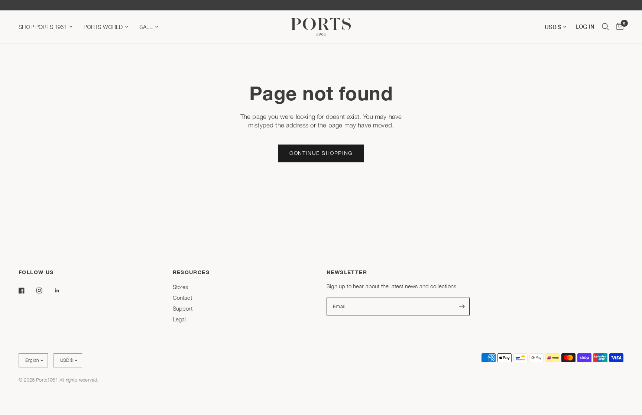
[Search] (605, 26)
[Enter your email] (462, 306)
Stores (180, 286)
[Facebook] (27, 290)
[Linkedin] (62, 290)
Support (182, 308)
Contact (182, 297)
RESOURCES (191, 272)
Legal (179, 319)
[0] (618, 26)
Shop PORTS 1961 (43, 26)
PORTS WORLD (103, 26)
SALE (146, 26)
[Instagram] (44, 290)
